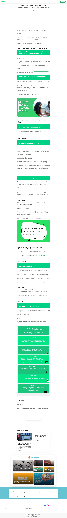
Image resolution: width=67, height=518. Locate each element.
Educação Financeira (32, 1)
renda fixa (28, 57)
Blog (20, 1)
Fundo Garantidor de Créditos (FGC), (41, 71)
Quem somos (27, 506)
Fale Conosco (27, 510)
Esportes (23, 1)
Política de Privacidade (28, 508)
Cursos (27, 1)
